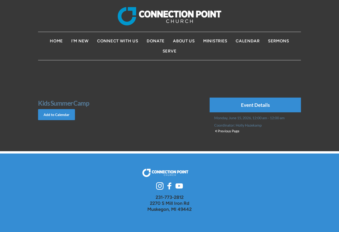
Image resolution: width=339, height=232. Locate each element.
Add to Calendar (56, 115)
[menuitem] (56, 41)
